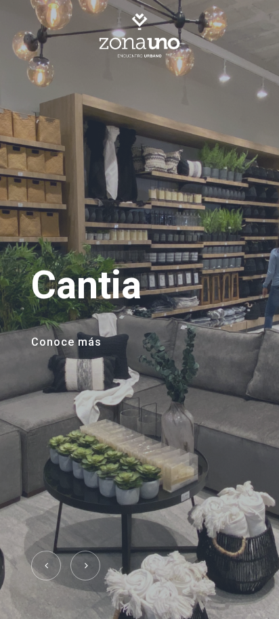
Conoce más (66, 342)
